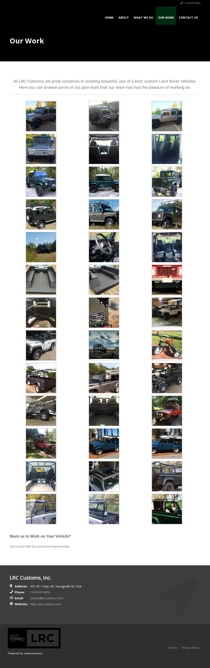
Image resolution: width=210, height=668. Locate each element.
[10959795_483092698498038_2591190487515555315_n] (104, 148)
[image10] (41, 410)
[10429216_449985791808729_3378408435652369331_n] (167, 214)
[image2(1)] (104, 508)
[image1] (104, 476)
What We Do (143, 17)
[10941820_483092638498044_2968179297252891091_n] (41, 148)
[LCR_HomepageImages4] (167, 312)
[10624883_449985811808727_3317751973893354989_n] (104, 214)
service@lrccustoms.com (46, 598)
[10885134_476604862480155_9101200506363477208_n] (104, 181)
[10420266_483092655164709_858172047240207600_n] (167, 116)
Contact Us (188, 17)
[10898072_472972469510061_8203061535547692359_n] (104, 312)
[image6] (167, 443)
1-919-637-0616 (192, 3)
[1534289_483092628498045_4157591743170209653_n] (41, 116)
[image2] (41, 476)
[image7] (41, 443)
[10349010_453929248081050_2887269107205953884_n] (41, 312)
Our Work (166, 17)
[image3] (167, 508)
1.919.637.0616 (40, 592)
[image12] (104, 378)
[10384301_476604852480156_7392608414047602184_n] (41, 181)
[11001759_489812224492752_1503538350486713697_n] (41, 279)
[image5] (104, 443)
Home (109, 17)
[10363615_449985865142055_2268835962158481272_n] (41, 247)
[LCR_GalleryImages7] (41, 345)
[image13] (41, 378)
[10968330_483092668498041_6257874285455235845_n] (104, 116)
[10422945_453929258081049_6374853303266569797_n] (167, 279)
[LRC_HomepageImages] (104, 345)
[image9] (104, 410)
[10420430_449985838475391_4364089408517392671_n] (104, 247)
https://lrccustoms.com (45, 604)
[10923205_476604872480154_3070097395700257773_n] (167, 181)
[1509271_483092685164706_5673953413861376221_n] (167, 148)
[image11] (167, 378)
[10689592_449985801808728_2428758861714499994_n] (41, 214)
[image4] (167, 476)
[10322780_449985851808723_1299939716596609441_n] (167, 247)
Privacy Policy (190, 648)
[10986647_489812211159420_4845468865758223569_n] (104, 279)
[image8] (167, 410)
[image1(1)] (41, 508)
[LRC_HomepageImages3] (167, 345)
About (124, 17)
